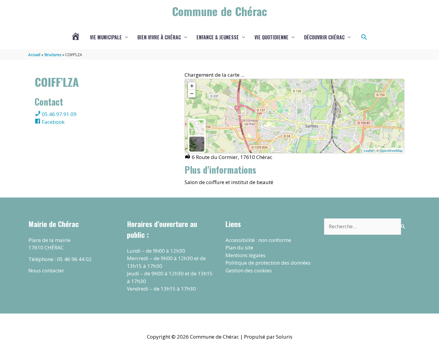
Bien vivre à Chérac (159, 37)
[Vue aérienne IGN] (196, 144)
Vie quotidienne (271, 37)
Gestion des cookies (248, 270)
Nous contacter (46, 270)
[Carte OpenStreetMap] (196, 127)
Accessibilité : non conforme (258, 240)
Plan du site (239, 247)
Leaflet (369, 150)
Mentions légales (245, 255)
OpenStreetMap (391, 150)
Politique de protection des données (268, 262)
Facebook (53, 121)
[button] (364, 37)
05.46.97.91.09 (58, 114)
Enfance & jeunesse (218, 37)
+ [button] (192, 86)
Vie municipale (106, 37)
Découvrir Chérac (324, 37)
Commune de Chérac (219, 11)
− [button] (192, 93)
